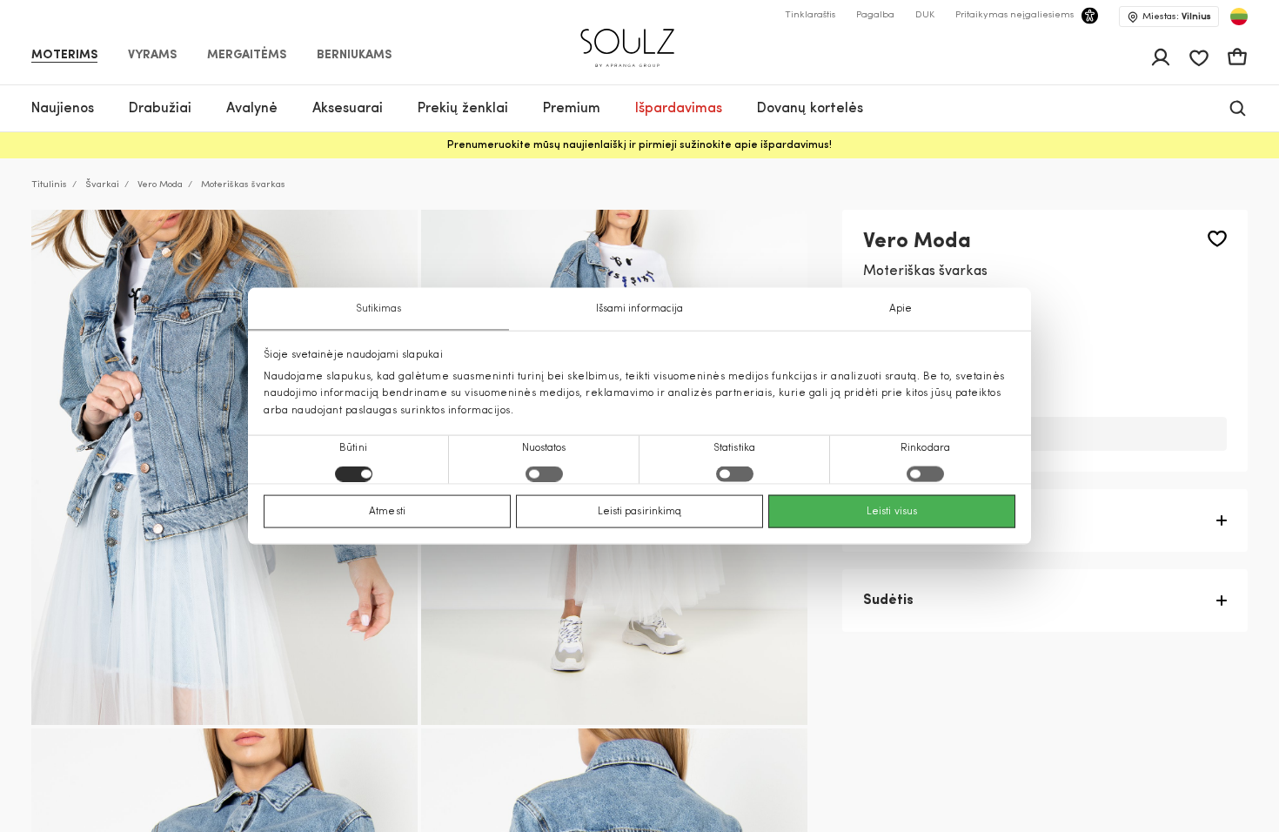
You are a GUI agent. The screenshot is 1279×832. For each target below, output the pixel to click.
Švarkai (102, 185)
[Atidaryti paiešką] (1238, 108)
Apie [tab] (900, 309)
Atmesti (387, 511)
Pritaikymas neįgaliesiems (1014, 15)
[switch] (544, 473)
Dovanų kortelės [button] (810, 109)
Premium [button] (571, 109)
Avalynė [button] (252, 109)
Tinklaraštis (810, 15)
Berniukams (354, 56)
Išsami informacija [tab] (640, 309)
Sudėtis (888, 600)
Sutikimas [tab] (379, 309)
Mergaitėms (246, 56)
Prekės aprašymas (925, 520)
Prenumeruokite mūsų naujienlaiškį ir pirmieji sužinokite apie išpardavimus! (639, 145)
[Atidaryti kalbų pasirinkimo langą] (1239, 16)
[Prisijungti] (1160, 57)
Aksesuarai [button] (347, 109)
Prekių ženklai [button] (463, 109)
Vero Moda (160, 185)
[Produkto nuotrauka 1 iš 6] (224, 467)
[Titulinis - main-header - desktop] (640, 40)
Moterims (64, 56)
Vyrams (152, 56)
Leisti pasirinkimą (640, 511)
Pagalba (875, 15)
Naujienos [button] (62, 109)
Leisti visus (892, 511)
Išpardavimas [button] (678, 109)
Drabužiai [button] (160, 109)
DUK (924, 15)
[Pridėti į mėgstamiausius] (1217, 239)
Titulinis (49, 185)
